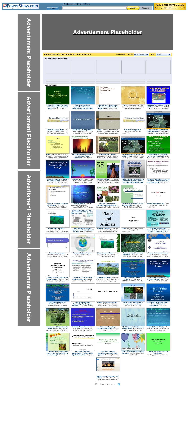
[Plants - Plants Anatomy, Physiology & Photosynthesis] (133, 227)
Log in (87, 4)
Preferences (72, 4)
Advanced (145, 8)
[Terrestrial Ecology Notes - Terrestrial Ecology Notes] (133, 128)
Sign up (81, 4)
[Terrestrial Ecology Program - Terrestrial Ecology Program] (83, 251)
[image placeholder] (53, 67)
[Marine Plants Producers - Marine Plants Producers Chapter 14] (158, 202)
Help (65, 4)
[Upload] (52, 8)
